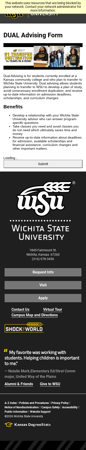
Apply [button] (43, 298)
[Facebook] (7, 340)
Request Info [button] (43, 272)
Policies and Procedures (34, 403)
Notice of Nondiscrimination (22, 407)
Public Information (16, 411)
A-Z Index (11, 403)
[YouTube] (39, 340)
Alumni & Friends (19, 384)
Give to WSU (50, 384)
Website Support (40, 411)
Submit (43, 164)
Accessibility (70, 407)
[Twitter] (18, 340)
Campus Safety (50, 407)
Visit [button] (43, 285)
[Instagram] (28, 340)
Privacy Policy (60, 403)
